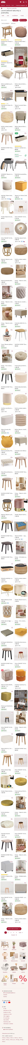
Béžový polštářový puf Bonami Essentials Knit (12, 84)
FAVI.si (3, 1041)
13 (12, 202)
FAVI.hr (20, 1037)
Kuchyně (23, 960)
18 (12, 861)
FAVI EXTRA (6, 1019)
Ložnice (23, 972)
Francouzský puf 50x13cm (21, 365)
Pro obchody (6, 1018)
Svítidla (5, 960)
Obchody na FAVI (7, 1010)
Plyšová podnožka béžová (7, 280)
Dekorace (8, 5)
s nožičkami (15, 15)
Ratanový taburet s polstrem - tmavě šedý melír (12, 259)
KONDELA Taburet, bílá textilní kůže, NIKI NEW (12, 876)
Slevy (23, 983)
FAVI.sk (4, 1037)
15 (12, 90)
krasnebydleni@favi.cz (10, 992)
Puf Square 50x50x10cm (7, 642)
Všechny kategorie (20, 5)
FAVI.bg (17, 1039)
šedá (3, 15)
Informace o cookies (8, 1023)
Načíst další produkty (13, 928)
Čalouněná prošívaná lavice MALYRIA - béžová (12, 472)
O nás (4, 1008)
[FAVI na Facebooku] (4, 1002)
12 (25, 563)
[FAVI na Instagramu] (6, 1002)
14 (12, 112)
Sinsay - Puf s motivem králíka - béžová (10, 365)
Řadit (16, 20)
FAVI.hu (16, 1037)
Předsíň (14, 983)
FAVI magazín (6, 1016)
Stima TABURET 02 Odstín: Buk (8, 897)
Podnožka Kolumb (5, 833)
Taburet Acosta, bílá (5, 429)
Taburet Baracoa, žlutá (6, 599)
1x (21, 146)
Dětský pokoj (5, 984)
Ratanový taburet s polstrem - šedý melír (11, 514)
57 (25, 27)
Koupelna (5, 972)
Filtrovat (24, 20)
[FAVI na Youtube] (9, 1002)
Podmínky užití (6, 1021)
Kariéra (5, 996)
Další (20, 932)
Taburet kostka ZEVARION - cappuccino (10, 684)
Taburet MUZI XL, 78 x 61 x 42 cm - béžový (11, 748)
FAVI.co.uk (12, 1039)
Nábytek (3, 5)
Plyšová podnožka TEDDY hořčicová (9, 450)
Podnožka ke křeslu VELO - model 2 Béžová (11, 105)
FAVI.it (3, 1039)
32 (25, 244)
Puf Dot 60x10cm (5, 812)
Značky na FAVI (7, 1012)
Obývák (14, 972)
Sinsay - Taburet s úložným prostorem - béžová (12, 918)
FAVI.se (8, 1039)
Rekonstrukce (14, 960)
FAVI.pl (8, 1037)
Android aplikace (9, 1029)
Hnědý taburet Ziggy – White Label (9, 621)
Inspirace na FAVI (7, 1014)
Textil (12, 5)
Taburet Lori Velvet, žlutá (21, 195)
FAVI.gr (21, 1039)
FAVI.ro (12, 1037)
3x (7, 61)
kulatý (22, 15)
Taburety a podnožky (12, 8)
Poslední (13, 935)
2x (21, 39)
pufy (8, 15)
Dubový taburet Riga (6, 769)
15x (7, 39)
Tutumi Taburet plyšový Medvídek (9, 344)
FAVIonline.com (5, 1033)
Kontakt (5, 994)
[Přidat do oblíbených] (26, 69)
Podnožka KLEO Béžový (20, 450)
